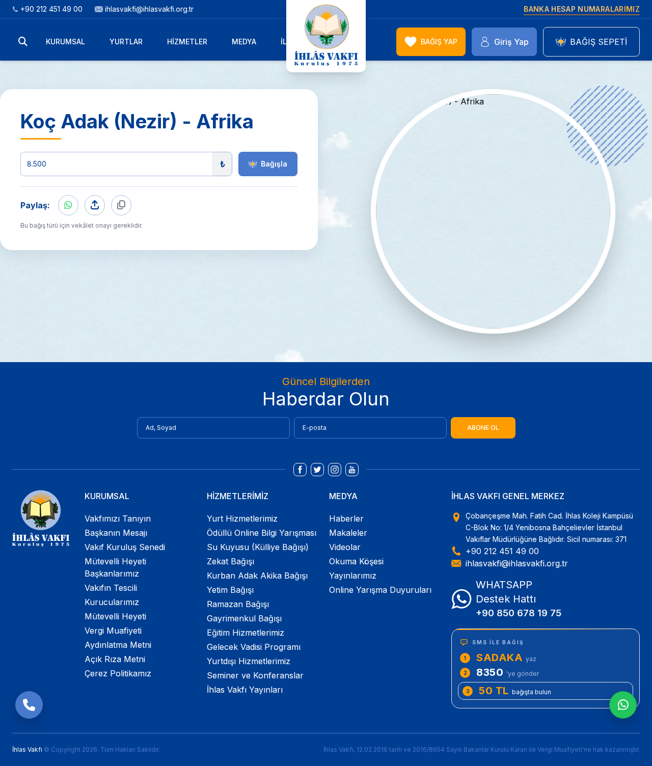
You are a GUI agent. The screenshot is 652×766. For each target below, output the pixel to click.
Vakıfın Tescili (111, 588)
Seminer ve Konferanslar (255, 675)
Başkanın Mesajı (116, 533)
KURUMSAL (65, 41)
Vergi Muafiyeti (113, 630)
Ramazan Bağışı (238, 604)
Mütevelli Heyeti (115, 616)
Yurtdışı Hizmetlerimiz (248, 661)
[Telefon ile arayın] (29, 705)
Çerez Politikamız (118, 673)
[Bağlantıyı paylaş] (95, 205)
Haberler (346, 518)
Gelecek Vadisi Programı (254, 647)
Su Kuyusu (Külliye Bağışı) (258, 547)
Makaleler (348, 533)
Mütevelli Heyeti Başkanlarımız (115, 567)
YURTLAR (126, 41)
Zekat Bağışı (230, 561)
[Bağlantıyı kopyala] (121, 205)
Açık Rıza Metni (115, 659)
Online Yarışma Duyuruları (380, 590)
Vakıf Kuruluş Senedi (125, 547)
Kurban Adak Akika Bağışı (257, 575)
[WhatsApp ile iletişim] (623, 705)
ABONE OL (483, 427)
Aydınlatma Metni (118, 645)
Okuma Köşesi (356, 561)
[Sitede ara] (23, 42)
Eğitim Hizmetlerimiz (245, 632)
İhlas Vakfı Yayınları (245, 690)
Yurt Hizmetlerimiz (242, 518)
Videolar (345, 547)
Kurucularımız (112, 602)
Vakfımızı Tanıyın (118, 518)
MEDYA (244, 41)
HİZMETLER (187, 41)
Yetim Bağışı (230, 590)
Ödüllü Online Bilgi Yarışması (261, 533)
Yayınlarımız (352, 575)
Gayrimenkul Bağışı (244, 618)
